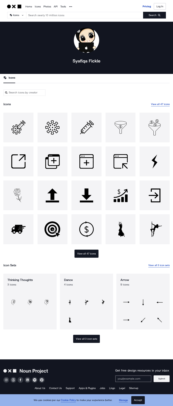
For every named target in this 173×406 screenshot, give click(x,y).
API (56, 6)
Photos (47, 6)
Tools (63, 6)
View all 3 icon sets (159, 265)
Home (28, 6)
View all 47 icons (160, 104)
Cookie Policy (68, 400)
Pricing (147, 6)
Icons (38, 6)
